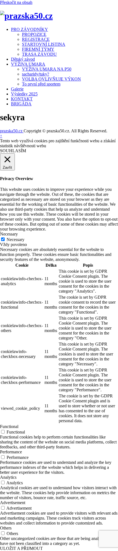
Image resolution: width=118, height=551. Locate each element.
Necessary (15, 239)
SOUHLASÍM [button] (13, 150)
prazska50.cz (12, 131)
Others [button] (6, 528)
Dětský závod (23, 59)
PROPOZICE (34, 34)
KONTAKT (22, 99)
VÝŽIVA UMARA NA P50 (46, 69)
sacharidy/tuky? (35, 74)
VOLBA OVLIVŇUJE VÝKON (51, 79)
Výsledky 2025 (24, 94)
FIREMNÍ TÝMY (38, 49)
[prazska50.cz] (26, 16)
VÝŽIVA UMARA (28, 64)
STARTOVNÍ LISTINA (43, 44)
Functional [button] (9, 426)
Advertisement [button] (12, 502)
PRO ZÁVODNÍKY (29, 29)
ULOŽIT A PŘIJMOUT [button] (21, 548)
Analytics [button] (8, 477)
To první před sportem (41, 84)
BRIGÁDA (21, 103)
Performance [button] (11, 452)
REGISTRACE (36, 39)
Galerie (17, 89)
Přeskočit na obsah (16, 2)
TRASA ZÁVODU (39, 54)
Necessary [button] (9, 234)
